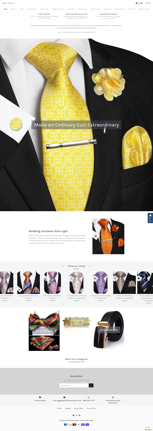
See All (76, 269)
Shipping (68, 408)
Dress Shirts (71, 9)
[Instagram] (139, 3)
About (13, 9)
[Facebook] (136, 3)
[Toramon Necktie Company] (76, 3)
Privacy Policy (91, 408)
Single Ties (107, 9)
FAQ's (22, 9)
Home (5, 9)
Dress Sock (131, 9)
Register (141, 9)
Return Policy (78, 408)
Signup (5, 3)
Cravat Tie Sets (95, 9)
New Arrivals (44, 9)
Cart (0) (147, 3)
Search (59, 408)
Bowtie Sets (83, 9)
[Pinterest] (141, 3)
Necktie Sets (32, 9)
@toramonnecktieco (76, 362)
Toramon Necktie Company (71, 420)
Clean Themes (89, 420)
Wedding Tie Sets (58, 9)
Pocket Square (119, 9)
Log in (147, 9)
